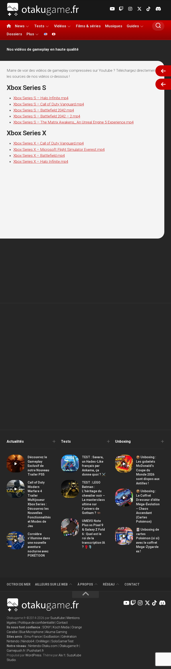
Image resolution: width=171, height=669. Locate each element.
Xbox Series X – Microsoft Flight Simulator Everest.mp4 (59, 149)
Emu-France (33, 636)
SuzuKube (57, 618)
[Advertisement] (85, 336)
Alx (61, 655)
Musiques (113, 26)
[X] (139, 9)
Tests (39, 26)
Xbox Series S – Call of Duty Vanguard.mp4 (48, 104)
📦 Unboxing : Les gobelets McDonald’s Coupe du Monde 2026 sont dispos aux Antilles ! (147, 470)
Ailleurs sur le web (51, 584)
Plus (30, 34)
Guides (133, 26)
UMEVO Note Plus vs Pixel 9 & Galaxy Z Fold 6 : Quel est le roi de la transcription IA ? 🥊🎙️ (93, 534)
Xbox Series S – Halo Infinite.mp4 (40, 98)
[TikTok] (148, 9)
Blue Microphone (31, 632)
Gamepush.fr (16, 650)
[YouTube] (112, 9)
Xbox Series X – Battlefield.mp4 (39, 155)
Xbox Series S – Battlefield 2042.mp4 (43, 110)
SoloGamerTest (62, 641)
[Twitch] (121, 9)
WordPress (33, 655)
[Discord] (157, 9)
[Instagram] (130, 9)
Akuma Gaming (56, 632)
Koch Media (61, 627)
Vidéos (60, 26)
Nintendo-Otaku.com (42, 646)
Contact (132, 584)
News (19, 26)
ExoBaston (51, 636)
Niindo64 (27, 641)
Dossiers (14, 34)
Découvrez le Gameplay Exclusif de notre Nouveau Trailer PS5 (38, 465)
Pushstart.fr (35, 650)
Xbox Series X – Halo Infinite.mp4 (40, 161)
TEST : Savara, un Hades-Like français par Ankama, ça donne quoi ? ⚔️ (94, 465)
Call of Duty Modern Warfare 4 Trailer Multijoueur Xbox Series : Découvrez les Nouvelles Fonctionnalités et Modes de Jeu (39, 504)
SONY (46, 627)
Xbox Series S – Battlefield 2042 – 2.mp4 (46, 116)
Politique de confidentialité (36, 622)
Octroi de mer (19, 584)
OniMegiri (42, 641)
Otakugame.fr (69, 646)
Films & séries (88, 26)
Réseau (109, 584)
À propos (85, 584)
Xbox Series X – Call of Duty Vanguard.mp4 (48, 143)
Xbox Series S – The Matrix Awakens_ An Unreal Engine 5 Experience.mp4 (73, 122)
